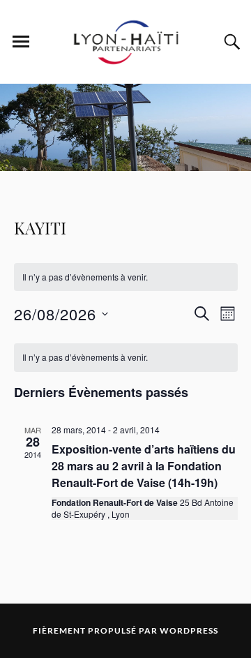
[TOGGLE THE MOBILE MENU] (21, 42)
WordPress (189, 630)
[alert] (126, 277)
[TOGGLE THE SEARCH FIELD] (230, 42)
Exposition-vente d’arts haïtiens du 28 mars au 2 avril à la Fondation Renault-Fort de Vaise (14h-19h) (144, 466)
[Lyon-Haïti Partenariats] (125, 63)
